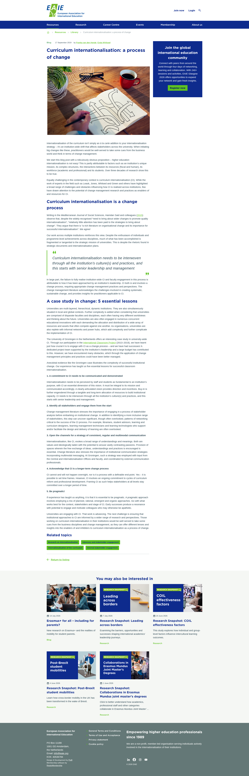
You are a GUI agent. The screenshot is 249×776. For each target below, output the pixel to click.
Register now (177, 88)
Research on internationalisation (63, 542)
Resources (53, 24)
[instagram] (140, 760)
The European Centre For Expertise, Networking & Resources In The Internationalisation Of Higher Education (48, 32)
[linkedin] (128, 760)
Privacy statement (98, 739)
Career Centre (111, 24)
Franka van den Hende (86, 43)
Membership (168, 24)
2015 (139, 215)
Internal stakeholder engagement (102, 548)
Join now (179, 10)
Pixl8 (70, 760)
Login (191, 10)
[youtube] (146, 760)
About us (197, 24)
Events (140, 24)
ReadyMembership (54, 765)
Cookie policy (96, 744)
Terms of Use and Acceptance (104, 735)
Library (74, 32)
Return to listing (60, 559)
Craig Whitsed (103, 43)
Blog (49, 42)
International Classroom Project (99, 342)
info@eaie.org (61, 753)
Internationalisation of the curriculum (65, 548)
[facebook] (134, 760)
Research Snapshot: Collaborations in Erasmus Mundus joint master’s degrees (123, 692)
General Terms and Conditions (105, 731)
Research (80, 24)
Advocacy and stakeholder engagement (100, 542)
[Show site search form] (199, 10)
